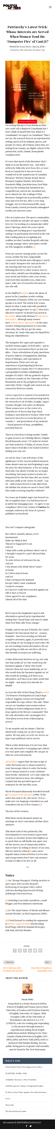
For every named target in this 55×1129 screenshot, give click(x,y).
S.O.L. (7, 1098)
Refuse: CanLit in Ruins (19, 923)
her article (10, 316)
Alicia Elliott (11, 761)
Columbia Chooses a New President (20, 1079)
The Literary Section (30, 49)
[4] (30, 851)
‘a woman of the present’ (20, 794)
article (25, 293)
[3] (41, 804)
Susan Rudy (25, 46)
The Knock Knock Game (15, 1111)
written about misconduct (23, 322)
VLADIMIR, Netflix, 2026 (16, 1073)
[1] (34, 246)
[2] (37, 309)
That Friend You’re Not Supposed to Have (23, 1067)
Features (14, 49)
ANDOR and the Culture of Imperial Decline (24, 1086)
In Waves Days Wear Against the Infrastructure (25, 1092)
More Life (9, 1105)
